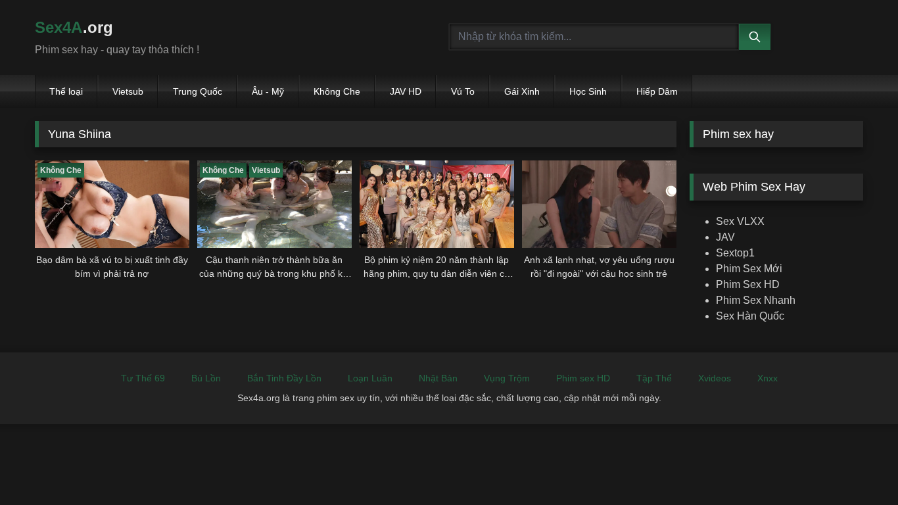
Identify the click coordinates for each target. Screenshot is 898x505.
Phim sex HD (583, 378)
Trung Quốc (197, 91)
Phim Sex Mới (749, 268)
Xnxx (767, 378)
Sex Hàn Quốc (750, 316)
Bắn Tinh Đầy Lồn (284, 378)
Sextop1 (735, 252)
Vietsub (127, 91)
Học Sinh (588, 91)
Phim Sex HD (748, 284)
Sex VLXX (740, 221)
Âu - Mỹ (268, 91)
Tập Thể (654, 378)
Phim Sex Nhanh (755, 300)
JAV (725, 237)
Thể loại (66, 91)
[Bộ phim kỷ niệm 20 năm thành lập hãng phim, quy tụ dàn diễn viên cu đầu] (437, 203)
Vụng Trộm (507, 378)
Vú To (463, 91)
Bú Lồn (206, 378)
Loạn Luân (370, 378)
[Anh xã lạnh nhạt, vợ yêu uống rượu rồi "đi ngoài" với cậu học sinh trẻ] (599, 203)
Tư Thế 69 (143, 378)
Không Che (337, 91)
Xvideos (714, 378)
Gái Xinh (522, 91)
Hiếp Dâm (657, 91)
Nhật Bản (438, 378)
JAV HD (405, 91)
